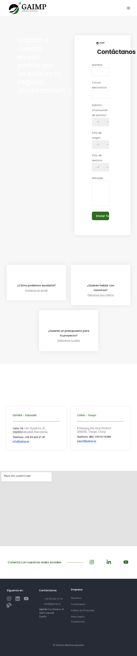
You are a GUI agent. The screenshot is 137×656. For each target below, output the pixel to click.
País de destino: (97, 158)
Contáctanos (78, 604)
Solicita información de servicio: (100, 110)
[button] (21, 441)
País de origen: (97, 135)
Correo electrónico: (99, 85)
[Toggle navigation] (128, 8)
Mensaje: (97, 178)
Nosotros (76, 598)
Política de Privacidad (82, 610)
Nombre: (97, 65)
